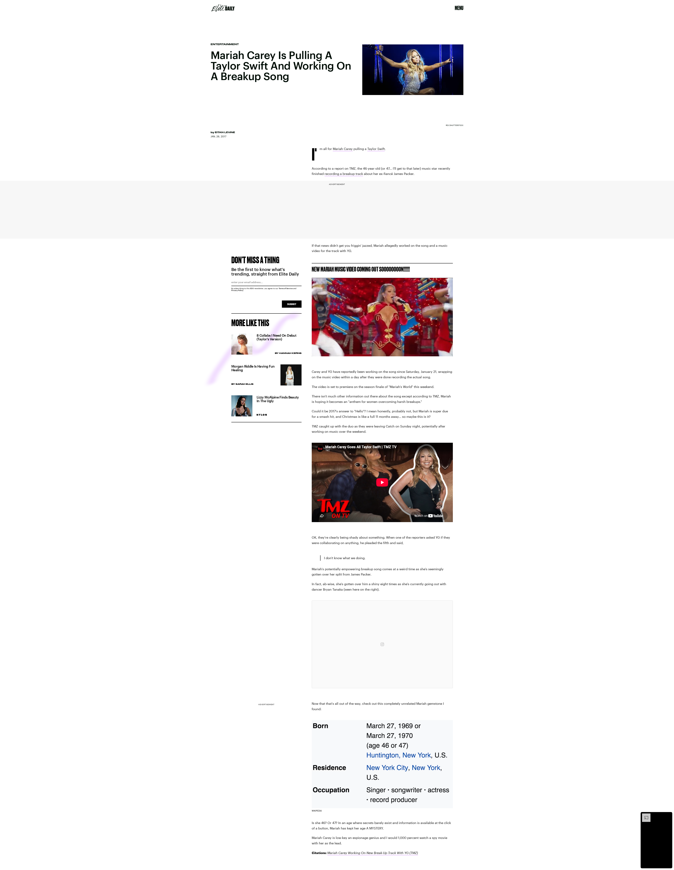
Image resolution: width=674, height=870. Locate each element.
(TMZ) (413, 853)
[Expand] (644, 815)
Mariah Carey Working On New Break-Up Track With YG (368, 853)
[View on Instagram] (382, 644)
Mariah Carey (343, 149)
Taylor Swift (376, 149)
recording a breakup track (344, 174)
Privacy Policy (237, 290)
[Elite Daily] (223, 8)
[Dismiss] (668, 815)
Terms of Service (286, 288)
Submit (291, 304)
